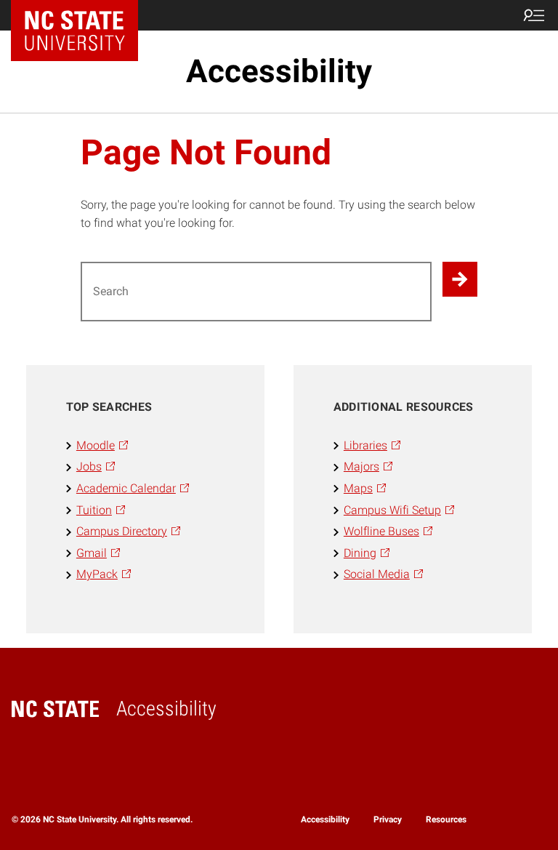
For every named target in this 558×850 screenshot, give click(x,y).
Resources (446, 819)
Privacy (387, 819)
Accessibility (279, 71)
